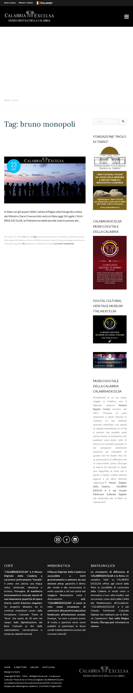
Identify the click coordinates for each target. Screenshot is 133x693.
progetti (17, 243)
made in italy (56, 240)
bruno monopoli (59, 236)
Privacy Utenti (26, 3)
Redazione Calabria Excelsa (39, 243)
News (28, 236)
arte (40, 236)
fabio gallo (9, 240)
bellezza (47, 236)
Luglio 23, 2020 (14, 236)
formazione (20, 240)
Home (7, 100)
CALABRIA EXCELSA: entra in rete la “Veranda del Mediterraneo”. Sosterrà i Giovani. (41, 144)
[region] (110, 361)
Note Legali (10, 3)
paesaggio (68, 240)
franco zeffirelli (34, 240)
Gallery (34, 667)
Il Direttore (20, 667)
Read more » (11, 226)
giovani (45, 240)
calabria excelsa (76, 236)
